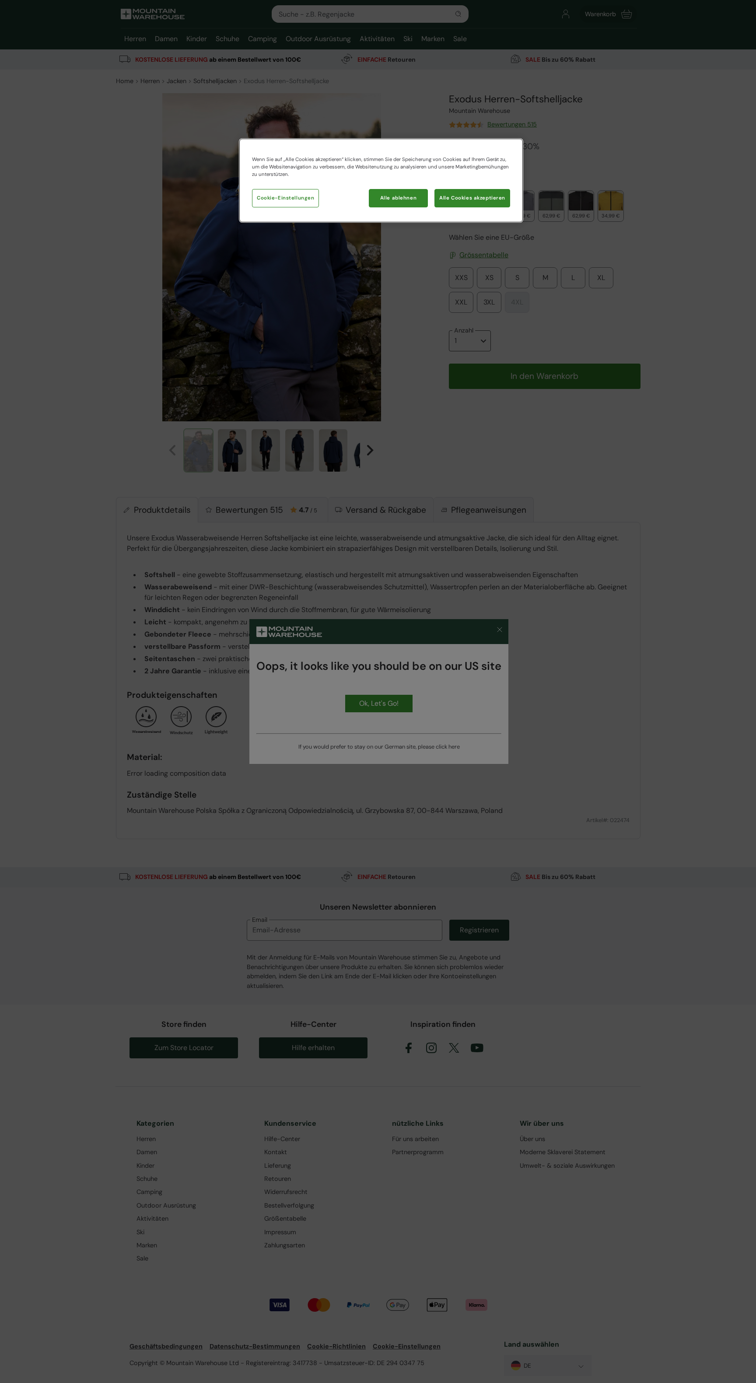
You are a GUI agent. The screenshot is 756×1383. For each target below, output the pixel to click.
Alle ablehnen (398, 198)
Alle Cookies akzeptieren (472, 198)
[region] (381, 180)
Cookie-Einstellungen (285, 198)
